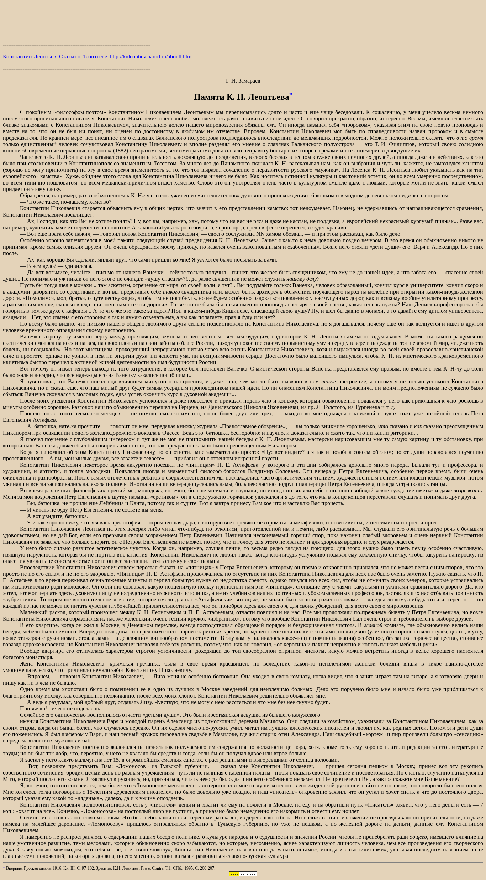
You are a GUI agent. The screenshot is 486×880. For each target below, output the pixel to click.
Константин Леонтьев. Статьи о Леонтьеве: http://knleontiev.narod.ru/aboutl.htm (97, 56)
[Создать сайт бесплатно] (243, 874)
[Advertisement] (243, 20)
